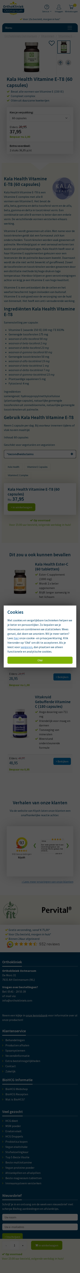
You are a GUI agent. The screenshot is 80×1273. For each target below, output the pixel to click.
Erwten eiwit (13, 1131)
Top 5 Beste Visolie (17, 1157)
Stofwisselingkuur (16, 1152)
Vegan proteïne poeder (19, 1167)
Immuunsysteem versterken (23, 1183)
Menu (8, 28)
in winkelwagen (48, 1245)
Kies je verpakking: (21, 112)
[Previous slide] (60, 63)
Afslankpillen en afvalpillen (23, 1173)
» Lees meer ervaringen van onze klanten (47, 881)
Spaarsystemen (15, 1050)
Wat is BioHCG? (15, 1099)
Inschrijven (13, 1237)
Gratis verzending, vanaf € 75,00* (29, 930)
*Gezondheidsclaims (20, 454)
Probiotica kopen (16, 1141)
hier (16, 638)
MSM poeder (13, 1126)
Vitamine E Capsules (37, 467)
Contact (10, 1066)
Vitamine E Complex (18, 475)
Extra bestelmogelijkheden (22, 1061)
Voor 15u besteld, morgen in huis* (41, 19)
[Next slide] (68, 63)
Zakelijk (10, 1071)
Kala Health (13, 467)
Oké (40, 660)
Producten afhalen (17, 1045)
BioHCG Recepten (16, 1094)
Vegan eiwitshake (16, 1147)
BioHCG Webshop (16, 1089)
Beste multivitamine (18, 1162)
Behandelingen (15, 1040)
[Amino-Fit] (10, 917)
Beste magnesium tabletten (23, 1178)
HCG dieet (11, 1121)
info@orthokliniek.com (17, 1000)
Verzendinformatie (17, 1056)
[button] (63, 47)
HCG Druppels (14, 1136)
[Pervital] (57, 911)
